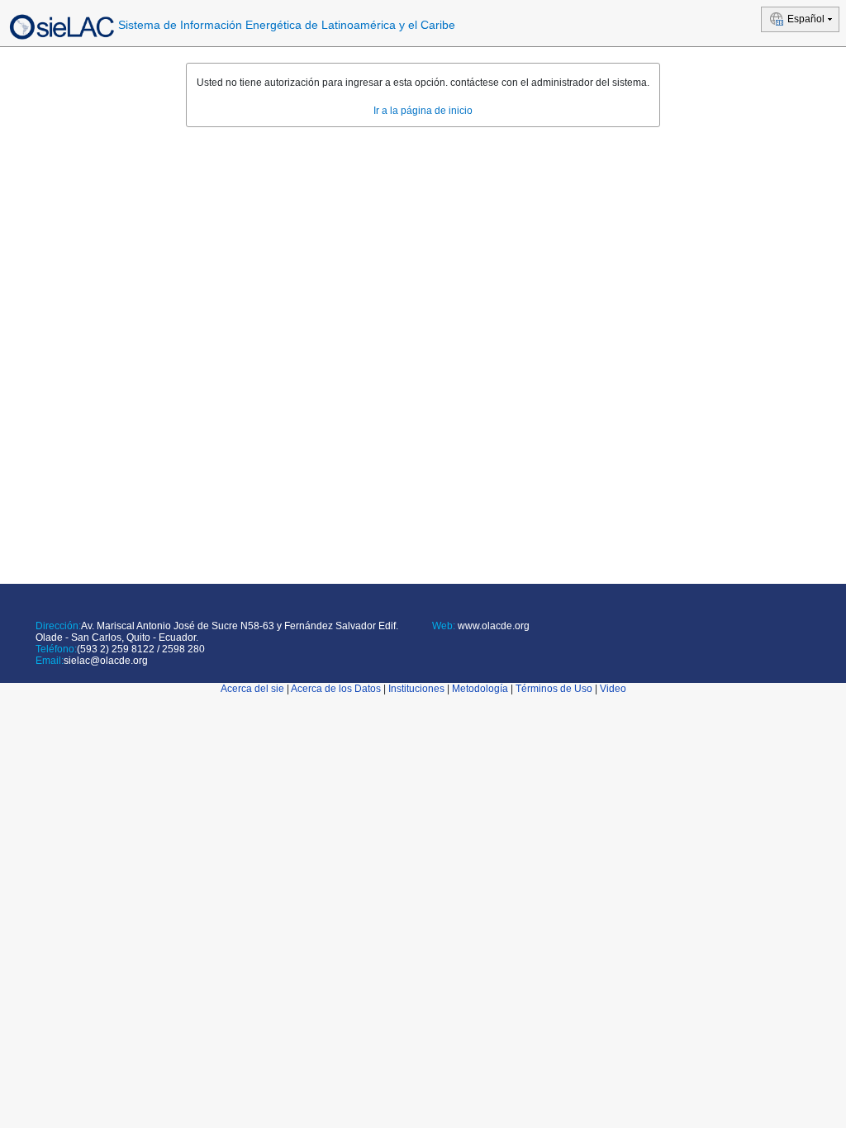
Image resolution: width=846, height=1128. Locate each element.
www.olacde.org (492, 626)
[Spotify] (489, 646)
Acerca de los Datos (336, 688)
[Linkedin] (460, 646)
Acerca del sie (252, 688)
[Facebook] (435, 646)
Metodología (480, 688)
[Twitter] (445, 646)
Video (613, 688)
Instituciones (416, 688)
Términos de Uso (554, 688)
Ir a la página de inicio (423, 110)
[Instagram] (504, 646)
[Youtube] (474, 646)
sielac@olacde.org (106, 660)
